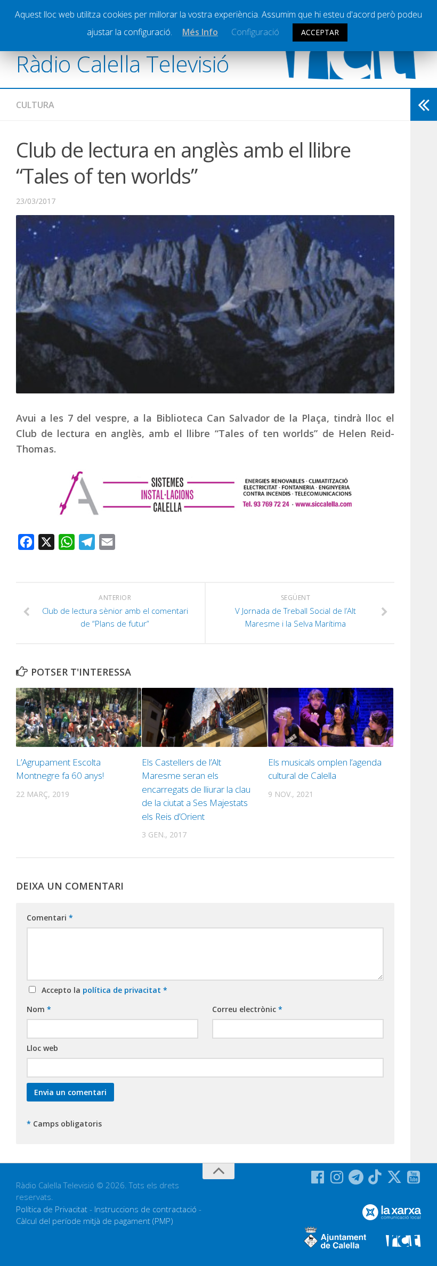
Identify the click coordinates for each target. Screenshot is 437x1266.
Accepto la (102, 990)
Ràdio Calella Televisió (122, 63)
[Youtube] (413, 1177)
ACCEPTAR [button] (320, 32)
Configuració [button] (255, 32)
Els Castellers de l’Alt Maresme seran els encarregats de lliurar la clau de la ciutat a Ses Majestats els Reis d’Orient (196, 789)
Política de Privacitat (51, 1209)
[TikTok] (375, 1177)
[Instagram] (336, 1177)
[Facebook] (317, 1177)
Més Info (200, 32)
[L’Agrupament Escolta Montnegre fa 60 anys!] (78, 717)
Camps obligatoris (64, 1124)
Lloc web (42, 1048)
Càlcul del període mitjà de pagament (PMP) (94, 1220)
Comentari (50, 917)
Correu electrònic (247, 1009)
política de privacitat (123, 990)
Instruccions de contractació (145, 1209)
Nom (39, 1009)
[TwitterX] (394, 1177)
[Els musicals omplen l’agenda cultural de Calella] (330, 717)
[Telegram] (356, 1177)
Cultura (35, 105)
